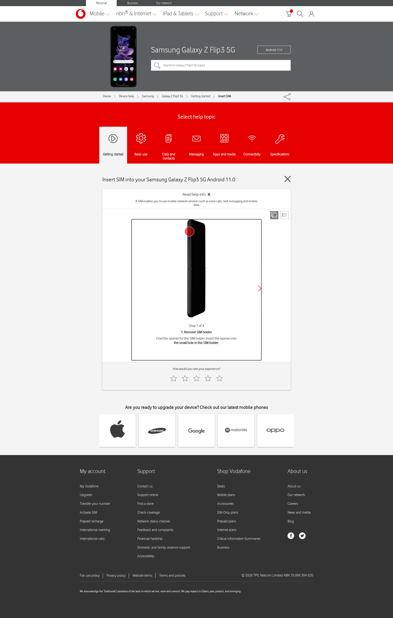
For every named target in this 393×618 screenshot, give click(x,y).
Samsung (148, 96)
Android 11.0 (274, 50)
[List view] (284, 215)
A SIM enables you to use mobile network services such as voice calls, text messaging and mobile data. (196, 203)
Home (107, 96)
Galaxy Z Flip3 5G (172, 96)
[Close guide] (288, 179)
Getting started (200, 96)
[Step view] (274, 215)
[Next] (259, 288)
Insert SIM (224, 96)
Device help (126, 96)
